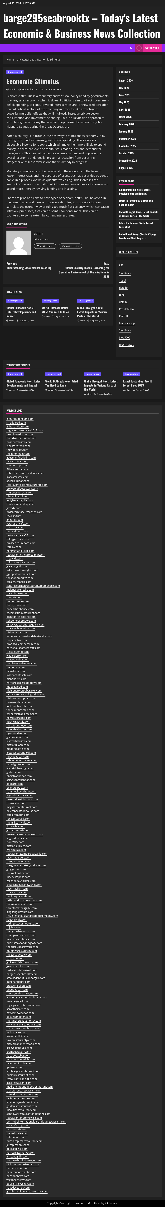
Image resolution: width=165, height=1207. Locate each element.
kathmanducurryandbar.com (24, 900)
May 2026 (124, 102)
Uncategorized (15, 72)
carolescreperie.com (18, 582)
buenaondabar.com (18, 702)
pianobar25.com (16, 679)
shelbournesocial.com (19, 492)
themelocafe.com (17, 1133)
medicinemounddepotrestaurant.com (29, 1086)
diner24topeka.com (18, 877)
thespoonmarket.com (19, 578)
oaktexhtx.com (15, 958)
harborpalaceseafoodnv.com (24, 683)
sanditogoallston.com (19, 434)
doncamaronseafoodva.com (23, 1024)
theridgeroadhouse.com (21, 438)
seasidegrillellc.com (18, 1001)
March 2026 (125, 117)
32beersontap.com (17, 469)
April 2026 (124, 109)
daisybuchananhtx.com (20, 628)
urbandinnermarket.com (21, 760)
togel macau (126, 344)
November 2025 (127, 146)
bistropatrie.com (16, 632)
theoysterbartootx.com (20, 931)
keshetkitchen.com (17, 1168)
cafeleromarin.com (17, 815)
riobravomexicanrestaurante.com (27, 485)
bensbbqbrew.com (17, 1176)
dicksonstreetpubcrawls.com (24, 690)
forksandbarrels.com (19, 706)
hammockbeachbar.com (21, 791)
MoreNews (94, 1203)
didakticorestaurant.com (21, 1110)
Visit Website (45, 246)
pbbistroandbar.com (19, 776)
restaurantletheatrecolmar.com (25, 554)
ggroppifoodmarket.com (21, 574)
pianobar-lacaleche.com (21, 617)
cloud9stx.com (15, 842)
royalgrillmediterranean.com (23, 1005)
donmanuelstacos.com (20, 904)
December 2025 (127, 139)
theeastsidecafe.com (19, 954)
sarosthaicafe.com (17, 1009)
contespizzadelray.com (20, 504)
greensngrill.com (16, 566)
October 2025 (126, 153)
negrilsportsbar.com (18, 718)
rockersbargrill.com (18, 818)
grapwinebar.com (17, 737)
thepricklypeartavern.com (22, 947)
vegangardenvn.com (18, 1180)
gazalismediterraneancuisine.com (27, 1191)
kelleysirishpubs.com (19, 1048)
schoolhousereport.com (21, 620)
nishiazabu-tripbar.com (20, 698)
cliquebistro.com (16, 640)
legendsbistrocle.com (19, 795)
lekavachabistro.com (19, 741)
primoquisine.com (17, 601)
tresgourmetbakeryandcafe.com (26, 865)
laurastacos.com (16, 892)
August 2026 (126, 80)
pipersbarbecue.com (19, 729)
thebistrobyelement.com (21, 663)
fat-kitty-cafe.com (16, 1129)
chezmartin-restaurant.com (23, 613)
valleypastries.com (17, 539)
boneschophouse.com (20, 609)
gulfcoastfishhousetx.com (22, 962)
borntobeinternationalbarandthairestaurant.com (36, 1121)
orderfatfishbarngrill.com (21, 970)
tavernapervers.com (18, 857)
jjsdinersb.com (15, 1067)
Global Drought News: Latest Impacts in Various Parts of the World (92, 312)
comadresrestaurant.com (22, 1094)
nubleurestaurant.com (20, 1075)
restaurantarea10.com (20, 535)
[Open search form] (131, 48)
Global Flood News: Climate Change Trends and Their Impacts (137, 236)
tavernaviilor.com (17, 888)
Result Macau (127, 309)
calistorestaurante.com (20, 562)
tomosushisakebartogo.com (23, 1160)
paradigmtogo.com (18, 764)
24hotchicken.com (17, 426)
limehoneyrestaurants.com (22, 1102)
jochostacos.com (16, 1032)
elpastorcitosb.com (18, 446)
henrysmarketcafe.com (20, 551)
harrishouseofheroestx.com (23, 648)
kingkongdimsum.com (19, 912)
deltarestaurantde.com (20, 1098)
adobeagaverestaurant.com (23, 1071)
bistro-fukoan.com (17, 745)
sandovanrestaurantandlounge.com (28, 1114)
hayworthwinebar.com (20, 1013)
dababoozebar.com (18, 1055)
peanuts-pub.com (17, 787)
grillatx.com (13, 772)
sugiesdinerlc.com (17, 838)
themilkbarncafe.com (19, 822)
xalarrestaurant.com (18, 1083)
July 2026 (124, 88)
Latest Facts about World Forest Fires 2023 (137, 383)
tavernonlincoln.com (19, 1063)
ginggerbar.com (16, 869)
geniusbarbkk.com (17, 966)
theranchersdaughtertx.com (23, 1020)
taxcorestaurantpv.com (20, 1040)
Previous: (28, 265)
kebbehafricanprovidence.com (25, 473)
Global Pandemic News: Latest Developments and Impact (21, 312)
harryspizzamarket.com (20, 1152)
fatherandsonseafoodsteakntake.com (29, 636)
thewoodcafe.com (17, 450)
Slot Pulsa (125, 273)
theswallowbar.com (18, 873)
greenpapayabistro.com (21, 881)
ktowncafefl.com (16, 803)
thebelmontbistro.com (20, 710)
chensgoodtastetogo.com (22, 993)
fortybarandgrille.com (19, 500)
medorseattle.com (17, 749)
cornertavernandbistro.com (23, 1028)
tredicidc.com (14, 558)
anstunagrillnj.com (17, 1156)
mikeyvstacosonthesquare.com (25, 624)
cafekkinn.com (15, 1137)
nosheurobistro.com (19, 442)
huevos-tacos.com (17, 756)
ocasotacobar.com (17, 659)
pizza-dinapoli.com (17, 496)
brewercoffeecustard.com (22, 488)
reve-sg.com (13, 516)
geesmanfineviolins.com (21, 457)
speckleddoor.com (17, 481)
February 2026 (127, 124)
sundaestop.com (16, 465)
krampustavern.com (18, 1051)
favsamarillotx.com (17, 1036)
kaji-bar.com (13, 927)
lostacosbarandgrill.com (21, 752)
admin (12, 89)
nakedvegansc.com (18, 1187)
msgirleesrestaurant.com (21, 807)
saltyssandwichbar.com (20, 780)
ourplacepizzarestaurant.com (24, 1141)
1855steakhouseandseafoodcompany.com (32, 916)
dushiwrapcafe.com (18, 721)
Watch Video (152, 48)
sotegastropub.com (18, 861)
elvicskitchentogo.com (20, 768)
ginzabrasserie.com (18, 830)
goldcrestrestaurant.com (21, 1106)
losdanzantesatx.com (19, 675)
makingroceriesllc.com (20, 589)
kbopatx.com (14, 597)
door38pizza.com (17, 1149)
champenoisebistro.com (21, 935)
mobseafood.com (17, 686)
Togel (122, 280)
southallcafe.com (16, 919)
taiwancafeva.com (17, 461)
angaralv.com (14, 519)
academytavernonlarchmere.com (26, 997)
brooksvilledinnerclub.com (22, 644)
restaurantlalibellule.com (21, 1079)
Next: (84, 270)
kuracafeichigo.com (18, 1125)
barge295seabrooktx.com (22, 974)
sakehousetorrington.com (22, 570)
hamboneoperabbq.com (21, 1172)
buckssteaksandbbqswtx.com (24, 943)
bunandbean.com (17, 531)
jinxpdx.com (13, 508)
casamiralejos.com (17, 593)
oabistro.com (14, 784)
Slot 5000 (124, 337)
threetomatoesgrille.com (21, 908)
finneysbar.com (15, 826)
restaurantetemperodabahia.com (26, 853)
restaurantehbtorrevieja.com (24, 1117)
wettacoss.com (15, 667)
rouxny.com (13, 547)
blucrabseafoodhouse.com (22, 811)
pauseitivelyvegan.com (20, 1183)
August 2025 (126, 168)
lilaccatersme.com (17, 477)
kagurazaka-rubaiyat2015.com (24, 430)
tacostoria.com (15, 671)
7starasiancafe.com (18, 523)
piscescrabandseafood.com (23, 1044)
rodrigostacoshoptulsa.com (23, 923)
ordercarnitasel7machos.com (24, 512)
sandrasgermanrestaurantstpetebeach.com (33, 585)
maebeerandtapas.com (20, 939)
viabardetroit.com (17, 655)
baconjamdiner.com (18, 1017)
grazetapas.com (16, 850)
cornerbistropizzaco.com (21, 714)
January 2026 (126, 131)
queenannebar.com (18, 982)
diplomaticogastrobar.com (22, 1164)
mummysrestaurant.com (21, 950)
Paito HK (124, 316)
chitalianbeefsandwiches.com (24, 884)
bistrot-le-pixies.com (18, 846)
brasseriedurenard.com (20, 543)
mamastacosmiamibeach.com (24, 834)
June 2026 (124, 95)
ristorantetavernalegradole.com (25, 694)
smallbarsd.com (16, 422)
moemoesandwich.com (20, 1059)
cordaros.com (15, 527)
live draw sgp (127, 323)
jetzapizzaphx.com (17, 1145)
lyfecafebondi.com (17, 651)
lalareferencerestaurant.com (23, 1090)
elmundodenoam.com (20, 419)
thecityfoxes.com (16, 605)
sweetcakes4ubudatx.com (22, 799)
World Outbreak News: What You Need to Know (55, 310)
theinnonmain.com (18, 453)
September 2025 (128, 160)
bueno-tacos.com (17, 989)
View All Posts (70, 246)
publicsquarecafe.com (19, 896)
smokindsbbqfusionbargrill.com (25, 978)
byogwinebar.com (17, 733)
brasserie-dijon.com (18, 985)
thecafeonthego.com (19, 725)
